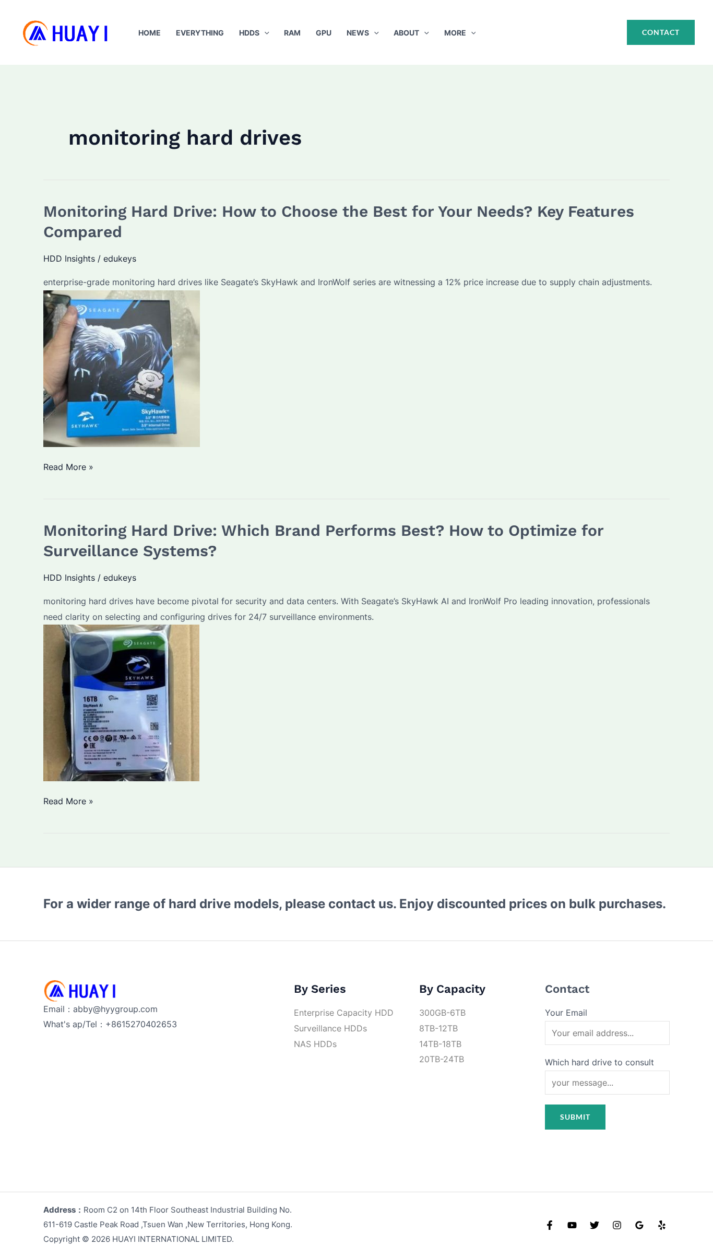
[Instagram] (617, 1225)
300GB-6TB (442, 1012)
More (455, 32)
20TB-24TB (441, 1059)
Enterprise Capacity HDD (344, 1012)
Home (149, 32)
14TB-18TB (440, 1044)
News (358, 32)
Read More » (68, 468)
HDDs (249, 32)
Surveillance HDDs (330, 1028)
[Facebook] (549, 1225)
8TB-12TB (438, 1028)
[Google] (639, 1225)
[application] (264, 32)
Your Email (566, 1012)
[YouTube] (572, 1225)
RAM (292, 32)
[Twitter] (594, 1225)
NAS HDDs (315, 1044)
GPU (323, 32)
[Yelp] (662, 1225)
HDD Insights (69, 258)
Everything (200, 32)
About (406, 32)
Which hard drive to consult (599, 1062)
